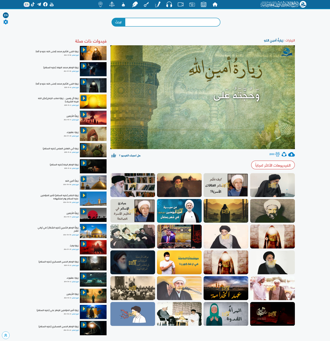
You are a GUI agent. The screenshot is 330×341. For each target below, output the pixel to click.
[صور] (192, 4)
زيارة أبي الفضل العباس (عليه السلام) (60, 148)
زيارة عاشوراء (72, 132)
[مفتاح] (146, 4)
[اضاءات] (100, 4)
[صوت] (169, 4)
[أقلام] (158, 4)
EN (6, 15)
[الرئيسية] (215, 4)
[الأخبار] (203, 4)
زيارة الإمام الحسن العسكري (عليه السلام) (58, 262)
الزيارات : (289, 40)
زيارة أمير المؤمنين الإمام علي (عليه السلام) (57, 310)
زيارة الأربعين (72, 294)
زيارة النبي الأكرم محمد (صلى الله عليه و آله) (57, 51)
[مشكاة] (123, 4)
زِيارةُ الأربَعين (72, 116)
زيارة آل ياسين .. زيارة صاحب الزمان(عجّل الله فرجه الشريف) (58, 100)
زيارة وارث (74, 246)
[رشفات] (135, 4)
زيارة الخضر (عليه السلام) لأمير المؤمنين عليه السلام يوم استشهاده (59, 197)
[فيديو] (181, 4)
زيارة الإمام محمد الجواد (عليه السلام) (60, 67)
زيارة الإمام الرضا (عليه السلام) (64, 164)
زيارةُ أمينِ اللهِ (71, 181)
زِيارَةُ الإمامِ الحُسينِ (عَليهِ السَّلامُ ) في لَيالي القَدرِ (58, 229)
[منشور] (112, 4)
